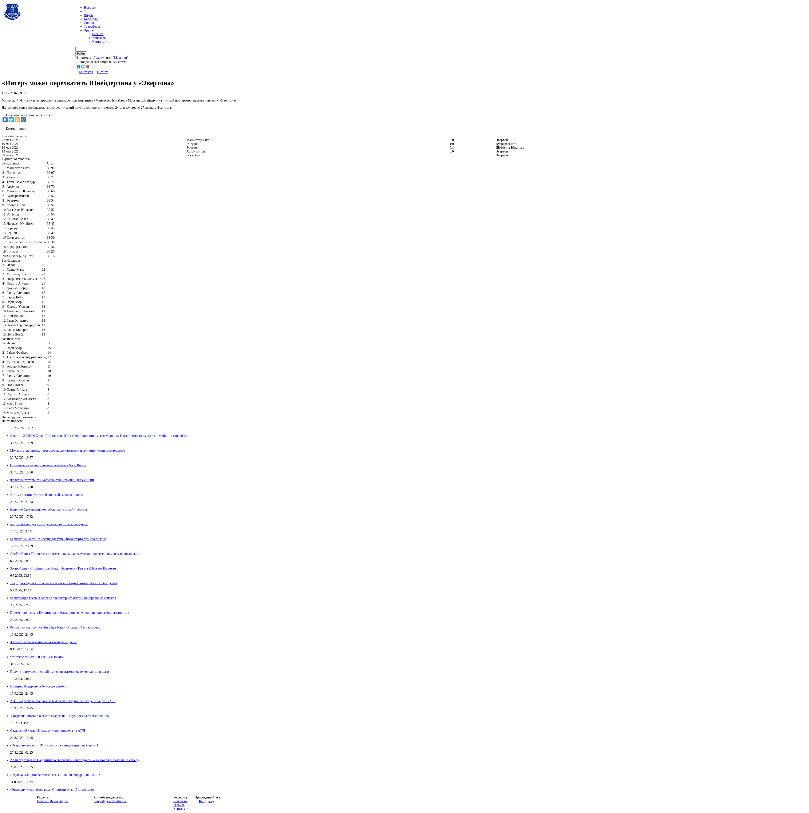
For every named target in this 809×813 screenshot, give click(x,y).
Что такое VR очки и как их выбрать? (37, 657)
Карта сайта (100, 41)
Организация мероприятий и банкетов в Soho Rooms (48, 465)
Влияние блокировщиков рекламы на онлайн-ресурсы (49, 509)
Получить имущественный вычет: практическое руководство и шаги (59, 671)
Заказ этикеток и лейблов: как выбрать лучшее (43, 642)
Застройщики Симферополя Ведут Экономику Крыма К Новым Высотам (63, 568)
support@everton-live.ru (110, 801)
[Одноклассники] (17, 119)
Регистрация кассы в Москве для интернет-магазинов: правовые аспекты (63, 598)
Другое (89, 30)
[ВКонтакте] (78, 67)
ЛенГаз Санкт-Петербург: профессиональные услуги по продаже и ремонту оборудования (75, 553)
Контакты (99, 38)
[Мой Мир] (23, 119)
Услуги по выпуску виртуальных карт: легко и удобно (49, 524)
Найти (81, 53)
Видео (88, 15)
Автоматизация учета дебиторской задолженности (46, 494)
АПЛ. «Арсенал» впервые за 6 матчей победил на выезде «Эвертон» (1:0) (63, 701)
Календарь (91, 19)
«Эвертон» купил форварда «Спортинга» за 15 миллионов (52, 789)
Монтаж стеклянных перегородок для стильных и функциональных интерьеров (67, 450)
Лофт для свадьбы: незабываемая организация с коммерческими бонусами (63, 583)
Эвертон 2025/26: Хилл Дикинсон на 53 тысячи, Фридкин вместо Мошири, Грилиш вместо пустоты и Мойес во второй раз (99, 435)
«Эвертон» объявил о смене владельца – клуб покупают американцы (60, 716)
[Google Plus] (87, 67)
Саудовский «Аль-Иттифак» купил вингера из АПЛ (47, 730)
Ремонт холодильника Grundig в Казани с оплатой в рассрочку (55, 627)
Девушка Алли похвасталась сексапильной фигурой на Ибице (55, 775)
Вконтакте (206, 801)
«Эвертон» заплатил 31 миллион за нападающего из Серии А (54, 745)
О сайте (97, 34)
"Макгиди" (121, 57)
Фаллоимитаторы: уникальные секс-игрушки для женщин (52, 480)
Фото (87, 11)
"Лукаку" (98, 57)
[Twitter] (83, 67)
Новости (43, 801)
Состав (89, 22)
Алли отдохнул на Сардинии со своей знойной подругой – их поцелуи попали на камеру (74, 760)
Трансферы (92, 26)
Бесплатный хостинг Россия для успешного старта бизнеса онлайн (58, 539)
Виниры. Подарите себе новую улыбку (38, 686)
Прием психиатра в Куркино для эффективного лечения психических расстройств (69, 612)
